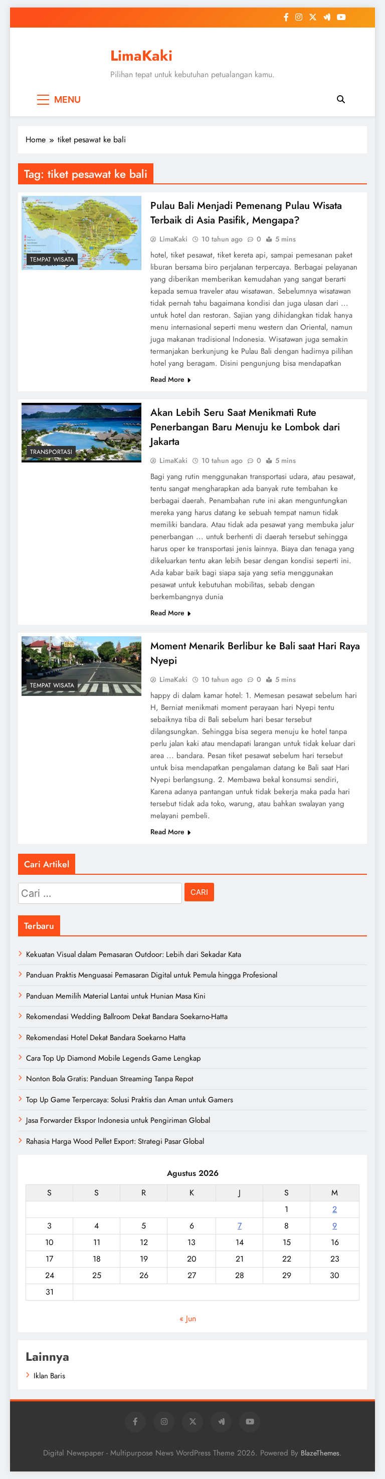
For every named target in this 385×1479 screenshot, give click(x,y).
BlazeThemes (320, 1453)
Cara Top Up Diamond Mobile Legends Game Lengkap (113, 1058)
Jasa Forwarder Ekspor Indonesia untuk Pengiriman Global (118, 1120)
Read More (167, 379)
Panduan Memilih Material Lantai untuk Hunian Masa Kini (116, 996)
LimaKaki (141, 55)
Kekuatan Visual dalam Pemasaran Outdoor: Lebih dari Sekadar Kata (133, 954)
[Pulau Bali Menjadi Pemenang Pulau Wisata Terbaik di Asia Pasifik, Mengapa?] (81, 233)
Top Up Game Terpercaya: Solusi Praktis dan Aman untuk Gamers (129, 1099)
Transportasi (51, 451)
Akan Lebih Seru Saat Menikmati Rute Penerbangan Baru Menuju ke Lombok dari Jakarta (245, 427)
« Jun (187, 1318)
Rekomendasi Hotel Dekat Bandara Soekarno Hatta (105, 1037)
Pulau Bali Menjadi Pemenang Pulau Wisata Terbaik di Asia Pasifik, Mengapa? (246, 212)
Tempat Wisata (52, 259)
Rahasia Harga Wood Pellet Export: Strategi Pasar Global (115, 1141)
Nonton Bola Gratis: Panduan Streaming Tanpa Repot (110, 1078)
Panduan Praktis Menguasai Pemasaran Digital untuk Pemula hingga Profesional (151, 974)
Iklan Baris (49, 1375)
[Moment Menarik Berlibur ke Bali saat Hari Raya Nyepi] (81, 666)
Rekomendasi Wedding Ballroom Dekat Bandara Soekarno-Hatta (127, 1016)
